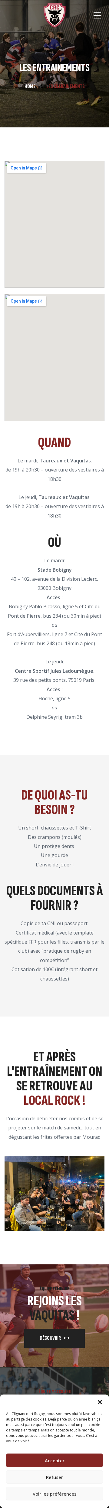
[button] (100, 1402)
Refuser (54, 1477)
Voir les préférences (55, 1494)
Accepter (54, 1460)
